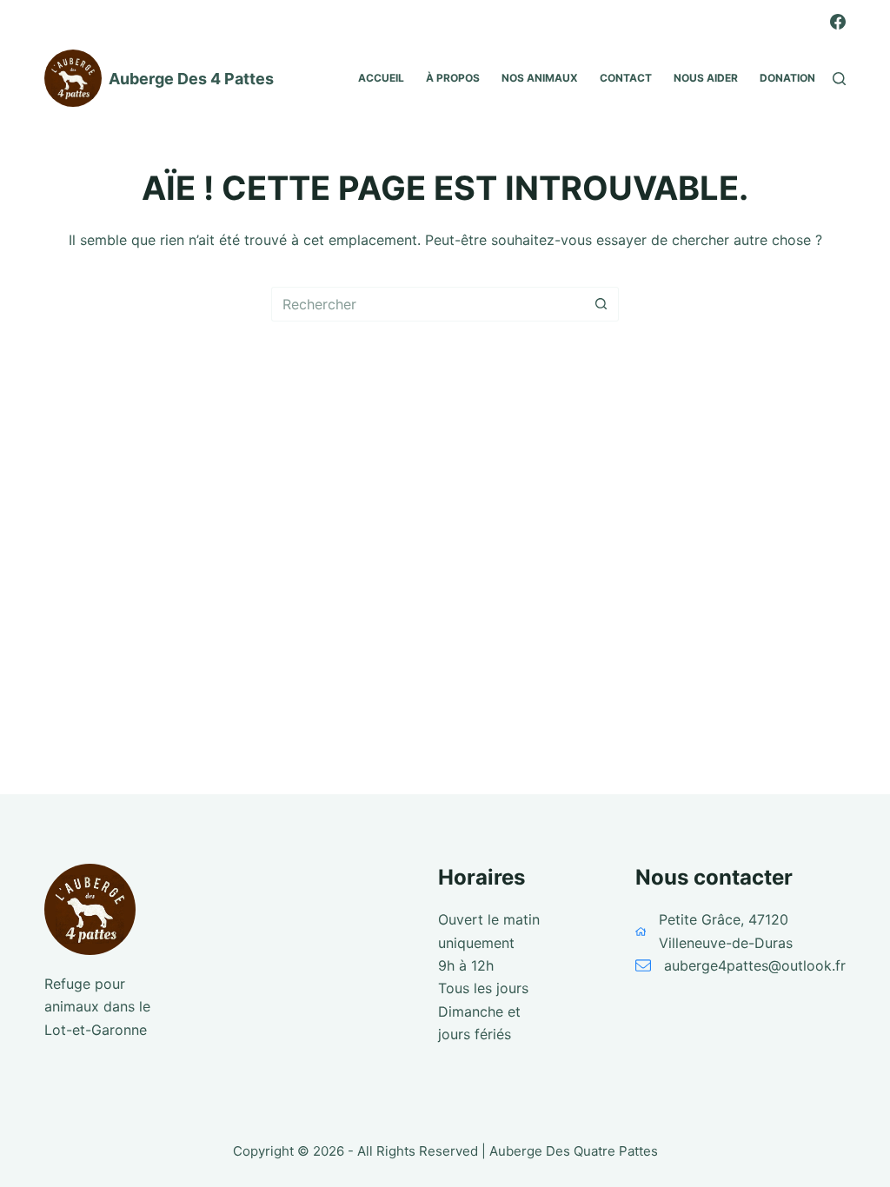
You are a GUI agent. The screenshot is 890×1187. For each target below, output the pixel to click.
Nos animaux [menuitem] (539, 77)
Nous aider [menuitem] (706, 77)
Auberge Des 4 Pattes (191, 79)
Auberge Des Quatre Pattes (573, 1151)
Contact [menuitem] (626, 77)
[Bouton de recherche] (601, 304)
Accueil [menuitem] (381, 77)
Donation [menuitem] (787, 77)
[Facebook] (838, 22)
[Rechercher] (839, 78)
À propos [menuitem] (453, 77)
